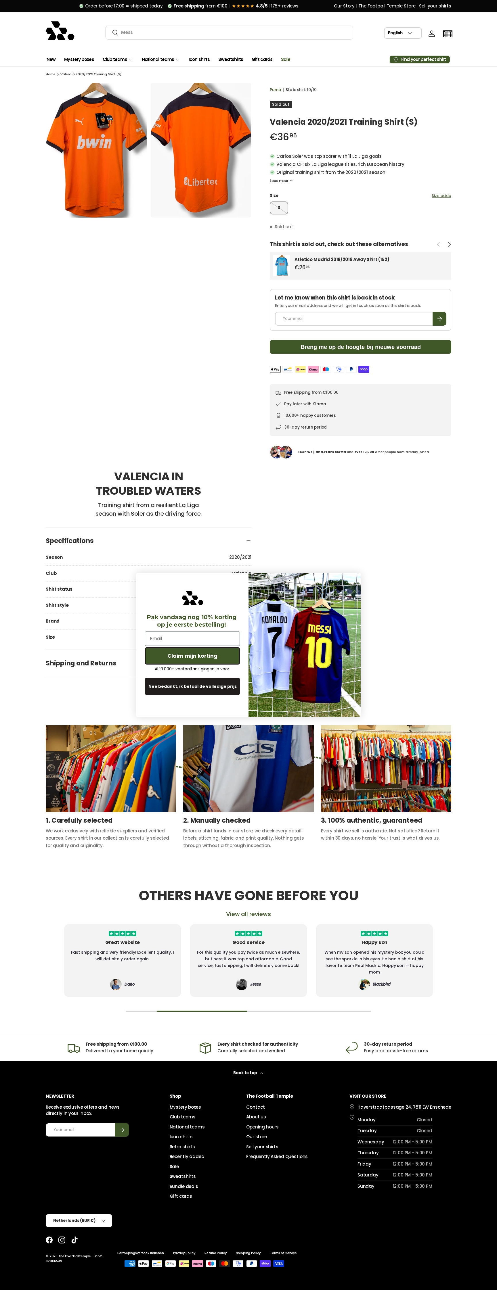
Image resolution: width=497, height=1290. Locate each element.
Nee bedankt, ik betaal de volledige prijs (192, 686)
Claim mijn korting (192, 655)
